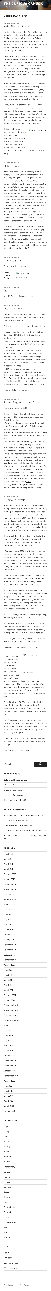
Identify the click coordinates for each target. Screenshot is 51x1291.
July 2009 (8, 1086)
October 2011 (9, 955)
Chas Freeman (10, 378)
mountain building (32, 187)
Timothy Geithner (37, 332)
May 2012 (8, 919)
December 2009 (11, 1061)
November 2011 (10, 950)
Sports (7, 1197)
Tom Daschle (9, 344)
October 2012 (10, 894)
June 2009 (8, 1091)
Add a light (8, 484)
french (7, 1136)
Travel (6, 1217)
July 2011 (8, 970)
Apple (6, 1126)
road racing (29, 423)
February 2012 (10, 935)
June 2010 (8, 1035)
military (7, 1162)
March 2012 (9, 930)
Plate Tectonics (12, 166)
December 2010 (11, 1005)
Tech (6, 1202)
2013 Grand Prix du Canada (15, 780)
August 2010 (9, 1025)
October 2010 (10, 1015)
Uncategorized (10, 1222)
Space (6, 1192)
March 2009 (9, 1106)
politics (7, 1172)
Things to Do (9, 1207)
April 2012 (8, 924)
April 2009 (8, 1101)
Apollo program (10, 38)
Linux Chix (35, 515)
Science (7, 1187)
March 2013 (9, 869)
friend (28, 481)
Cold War (35, 114)
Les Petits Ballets (11, 469)
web (5, 1227)
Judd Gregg (9, 369)
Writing (7, 1237)
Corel (42, 515)
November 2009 (11, 1066)
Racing (7, 1177)
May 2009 (8, 1096)
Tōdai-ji (7, 272)
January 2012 (9, 940)
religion (7, 1182)
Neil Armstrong (22, 72)
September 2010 (11, 1020)
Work (6, 1232)
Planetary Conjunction (13, 795)
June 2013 (8, 854)
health (6, 1141)
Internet (7, 1157)
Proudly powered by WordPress (16, 1285)
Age (5, 290)
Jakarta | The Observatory (15, 830)
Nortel (6, 527)
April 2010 (8, 1046)
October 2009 (10, 1071)
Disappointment (12, 308)
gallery (34, 442)
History (7, 1147)
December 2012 (11, 884)
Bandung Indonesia (37, 830)
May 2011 (8, 980)
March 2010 (9, 1050)
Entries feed (9, 1258)
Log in (6, 1253)
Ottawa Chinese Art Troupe (32, 469)
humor (7, 1152)
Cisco (20, 530)
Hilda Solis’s (31, 360)
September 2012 (11, 899)
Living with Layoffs (14, 499)
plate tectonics (20, 181)
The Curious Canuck (23, 3)
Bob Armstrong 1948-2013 (15, 800)
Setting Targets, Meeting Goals (21, 402)
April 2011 (8, 985)
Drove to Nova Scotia (13, 790)
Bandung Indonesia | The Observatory (20, 835)
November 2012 (11, 889)
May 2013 (8, 859)
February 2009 (10, 1111)
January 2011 (9, 1000)
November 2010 (11, 1010)
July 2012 (8, 909)
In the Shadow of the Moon (19, 26)
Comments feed (11, 1263)
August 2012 (9, 904)
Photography (9, 1167)
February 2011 (10, 995)
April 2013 (8, 864)
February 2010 (10, 1056)
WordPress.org (10, 1268)
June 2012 (8, 914)
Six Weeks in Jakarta (21, 820)
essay (14, 432)
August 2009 (9, 1081)
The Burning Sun (24, 825)
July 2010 (8, 1030)
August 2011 (9, 965)
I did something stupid (13, 785)
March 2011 (9, 990)
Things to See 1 (12, 260)
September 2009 (11, 1076)
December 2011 (10, 945)
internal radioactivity (19, 227)
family (6, 1131)
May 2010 (8, 1040)
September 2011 (11, 960)
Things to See (10, 1212)
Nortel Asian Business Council (20, 472)
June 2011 (8, 975)
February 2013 (10, 874)
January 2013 (9, 879)
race (11, 423)
